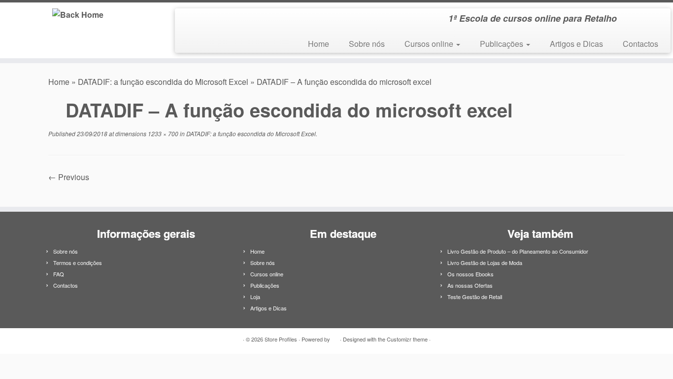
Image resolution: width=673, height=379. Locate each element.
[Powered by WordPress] (335, 337)
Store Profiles (281, 339)
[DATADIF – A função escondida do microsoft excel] (336, 189)
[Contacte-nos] (202, 20)
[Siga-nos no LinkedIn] (189, 20)
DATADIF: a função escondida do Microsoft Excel (163, 81)
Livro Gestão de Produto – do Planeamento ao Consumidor (517, 251)
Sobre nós (367, 43)
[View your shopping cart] (651, 15)
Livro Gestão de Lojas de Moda (484, 262)
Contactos (640, 43)
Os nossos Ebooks (470, 274)
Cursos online (429, 43)
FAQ (58, 274)
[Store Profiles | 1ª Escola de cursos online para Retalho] (77, 14)
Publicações (502, 43)
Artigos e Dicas (576, 43)
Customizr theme (407, 339)
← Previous (68, 177)
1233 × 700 (162, 133)
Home (318, 43)
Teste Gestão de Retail (474, 297)
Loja (255, 297)
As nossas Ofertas (470, 285)
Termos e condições (77, 262)
